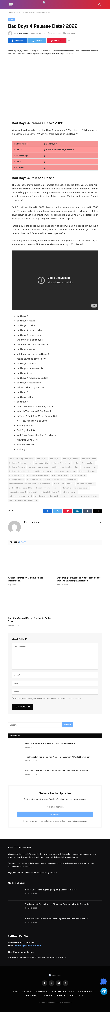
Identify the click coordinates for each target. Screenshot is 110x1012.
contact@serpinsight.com (27, 945)
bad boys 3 (42, 459)
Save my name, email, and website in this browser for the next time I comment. (48, 699)
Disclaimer (32, 996)
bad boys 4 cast (89, 459)
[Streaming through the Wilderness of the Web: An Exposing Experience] (79, 561)
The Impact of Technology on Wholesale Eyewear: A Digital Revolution (57, 757)
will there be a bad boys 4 (20, 496)
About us (27, 992)
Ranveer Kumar (22, 33)
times (56, 488)
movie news (59, 484)
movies (70, 484)
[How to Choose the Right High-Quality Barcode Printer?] (15, 747)
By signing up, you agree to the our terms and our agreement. (56, 821)
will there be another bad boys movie (51, 496)
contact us (42, 992)
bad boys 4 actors (71, 459)
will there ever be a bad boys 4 (84, 496)
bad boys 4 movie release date (65, 467)
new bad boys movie (86, 484)
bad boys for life (78, 475)
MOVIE (11, 19)
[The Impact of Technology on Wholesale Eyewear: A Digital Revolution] (15, 760)
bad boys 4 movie (17, 467)
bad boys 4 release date (65, 471)
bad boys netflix (34, 480)
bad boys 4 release (43, 471)
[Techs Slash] (55, 4)
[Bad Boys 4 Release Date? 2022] (55, 85)
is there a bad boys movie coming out (61, 480)
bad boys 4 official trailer (20, 471)
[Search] (99, 4)
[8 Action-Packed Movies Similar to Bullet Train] (30, 602)
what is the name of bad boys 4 (75, 488)
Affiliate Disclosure (63, 992)
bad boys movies (16, 480)
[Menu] (11, 4)
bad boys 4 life (41, 463)
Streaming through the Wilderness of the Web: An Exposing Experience (79, 579)
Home (16, 992)
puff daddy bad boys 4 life (20, 488)
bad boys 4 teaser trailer (38, 475)
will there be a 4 (69, 492)
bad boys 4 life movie (61, 463)
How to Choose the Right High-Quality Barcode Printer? (51, 743)
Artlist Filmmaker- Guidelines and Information (25, 579)
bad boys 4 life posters (84, 463)
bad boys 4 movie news (38, 467)
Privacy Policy (71, 821)
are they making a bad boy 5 (21, 459)
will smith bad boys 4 (50, 492)
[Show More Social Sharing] (69, 40)
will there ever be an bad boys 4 (23, 500)
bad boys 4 (55, 459)
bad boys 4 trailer (60, 475)
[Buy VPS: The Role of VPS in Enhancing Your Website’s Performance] (15, 774)
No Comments (55, 33)
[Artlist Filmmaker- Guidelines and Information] (30, 561)
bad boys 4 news (89, 467)
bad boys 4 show (16, 475)
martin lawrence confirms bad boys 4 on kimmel (30, 484)
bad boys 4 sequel (87, 471)
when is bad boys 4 (17, 492)
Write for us (77, 996)
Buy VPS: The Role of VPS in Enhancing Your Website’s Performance (56, 770)
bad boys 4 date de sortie (20, 463)
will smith (33, 492)
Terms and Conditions (54, 996)
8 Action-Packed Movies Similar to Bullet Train (29, 620)
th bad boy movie (43, 488)
